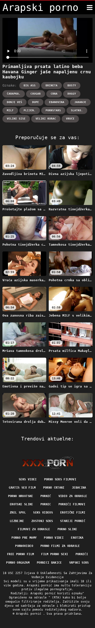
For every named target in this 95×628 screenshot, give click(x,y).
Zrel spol (18, 512)
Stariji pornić (72, 521)
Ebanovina (56, 102)
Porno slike (67, 529)
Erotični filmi (72, 512)
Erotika (77, 537)
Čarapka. (13, 93)
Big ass (30, 85)
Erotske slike (21, 504)
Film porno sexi (54, 554)
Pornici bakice (49, 562)
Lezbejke (17, 521)
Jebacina (79, 487)
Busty (71, 85)
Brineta (51, 85)
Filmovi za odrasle (34, 529)
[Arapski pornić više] (90, 7)
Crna (54, 93)
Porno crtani (54, 487)
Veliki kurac (46, 118)
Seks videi (28, 479)
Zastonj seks (42, 521)
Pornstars (53, 110)
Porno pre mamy (24, 537)
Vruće (70, 118)
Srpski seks (79, 562)
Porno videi (54, 537)
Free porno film (20, 554)
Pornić (45, 496)
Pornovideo (24, 546)
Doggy (71, 93)
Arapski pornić (29, 613)
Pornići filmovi (71, 504)
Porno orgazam (17, 562)
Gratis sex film (22, 487)
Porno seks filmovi (60, 479)
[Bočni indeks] (47, 462)
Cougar (35, 93)
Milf (10, 110)
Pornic (45, 504)
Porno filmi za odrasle (60, 546)
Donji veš (14, 102)
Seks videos (43, 512)
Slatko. (77, 110)
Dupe (35, 102)
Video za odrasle (72, 496)
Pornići (82, 554)
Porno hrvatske (20, 496)
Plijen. (30, 110)
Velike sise (16, 118)
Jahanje (80, 102)
